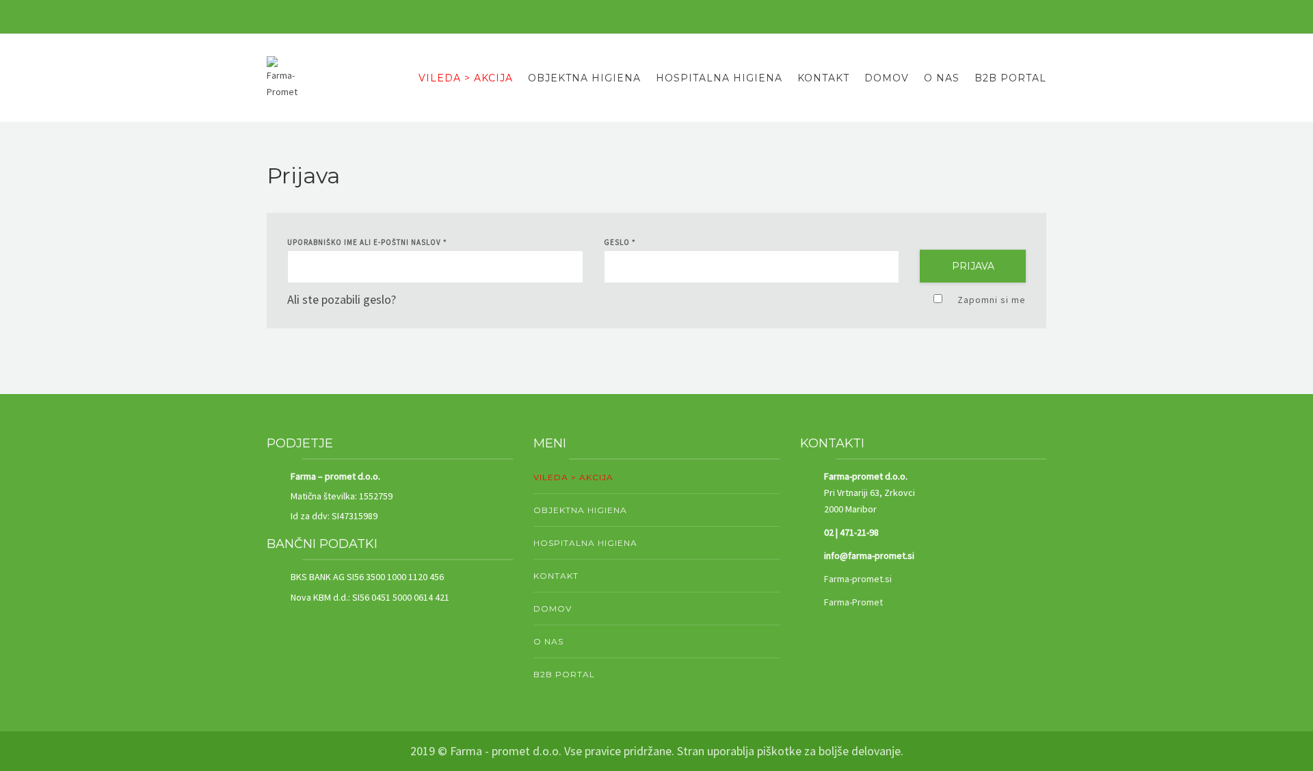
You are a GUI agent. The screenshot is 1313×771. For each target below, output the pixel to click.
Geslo (620, 242)
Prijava (973, 266)
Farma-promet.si (858, 579)
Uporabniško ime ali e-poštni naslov (367, 242)
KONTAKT (823, 78)
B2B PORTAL (1010, 78)
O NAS (941, 78)
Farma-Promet (853, 602)
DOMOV (886, 78)
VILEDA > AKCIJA (466, 78)
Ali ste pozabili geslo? (341, 299)
